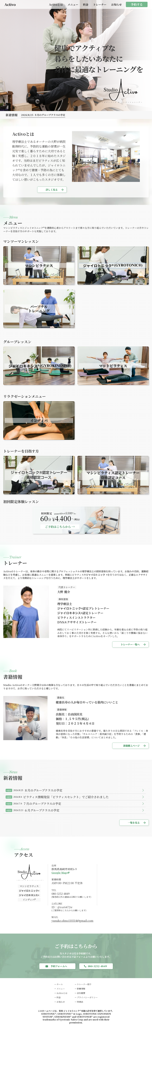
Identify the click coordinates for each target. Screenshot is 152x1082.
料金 (85, 4)
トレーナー (99, 4)
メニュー (73, 4)
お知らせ (116, 4)
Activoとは (56, 4)
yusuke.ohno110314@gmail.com (72, 920)
